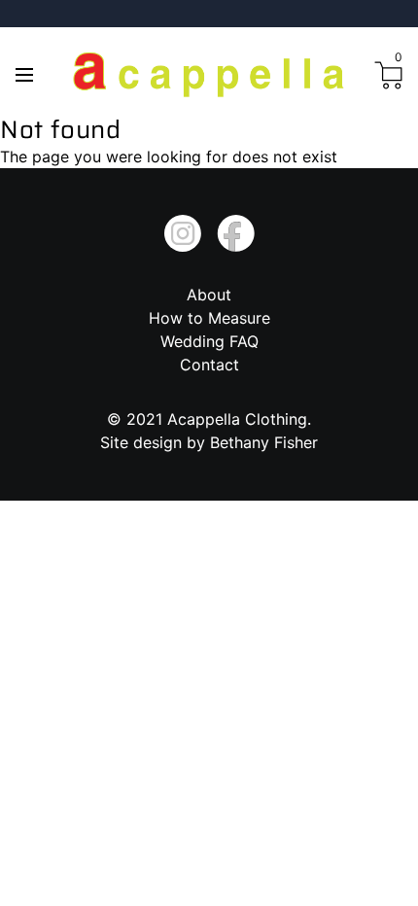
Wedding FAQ (209, 341)
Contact (209, 364)
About (209, 294)
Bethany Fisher (264, 442)
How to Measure (209, 318)
